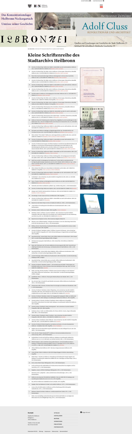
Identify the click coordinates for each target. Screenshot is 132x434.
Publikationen (45, 49)
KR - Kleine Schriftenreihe (57, 49)
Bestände (56, 418)
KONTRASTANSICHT (98, 1)
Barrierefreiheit (64, 431)
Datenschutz (55, 431)
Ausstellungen (58, 415)
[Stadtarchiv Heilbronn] (38, 6)
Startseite (37, 49)
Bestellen (53, 68)
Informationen (58, 421)
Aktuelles (57, 413)
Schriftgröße (85, 1)
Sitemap (41, 431)
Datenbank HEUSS (32, 431)
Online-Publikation (61, 136)
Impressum (47, 431)
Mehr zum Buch (59, 68)
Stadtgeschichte (58, 427)
